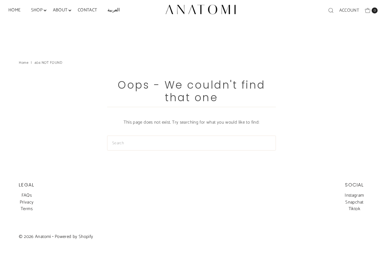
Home (14, 10)
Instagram (354, 195)
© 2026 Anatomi (35, 236)
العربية (113, 10)
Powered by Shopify (74, 236)
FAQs (27, 195)
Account (349, 10)
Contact (87, 10)
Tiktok (354, 208)
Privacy (27, 202)
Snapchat (354, 202)
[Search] (331, 10)
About (60, 10)
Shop (37, 10)
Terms (27, 208)
